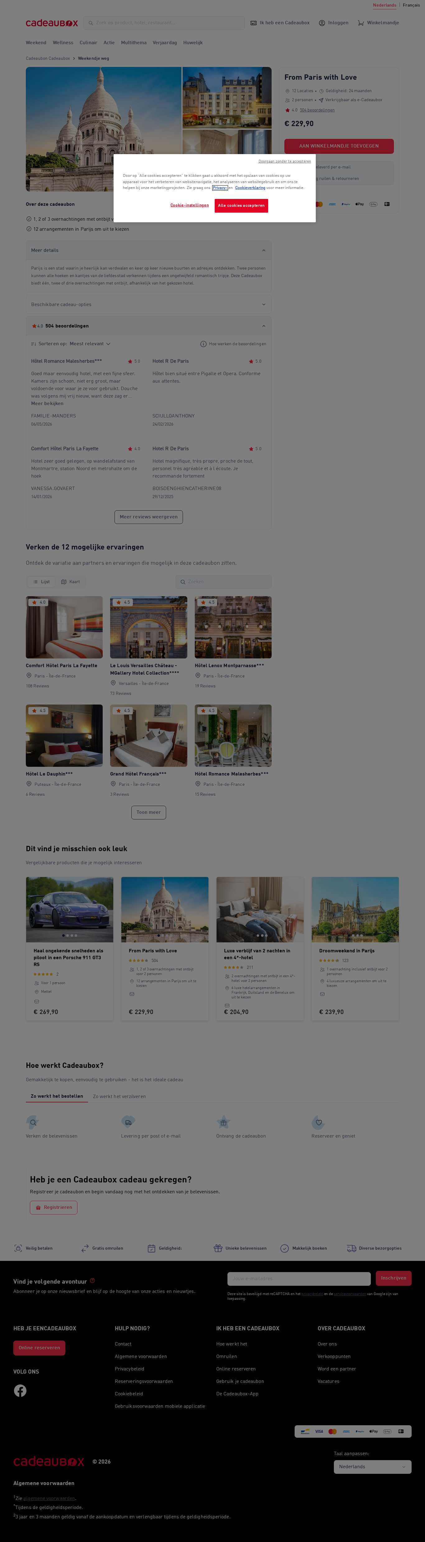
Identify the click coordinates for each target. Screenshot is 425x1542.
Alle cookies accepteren (241, 206)
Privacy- (220, 188)
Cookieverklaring (250, 188)
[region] (215, 188)
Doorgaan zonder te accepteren (285, 161)
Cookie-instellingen (189, 205)
